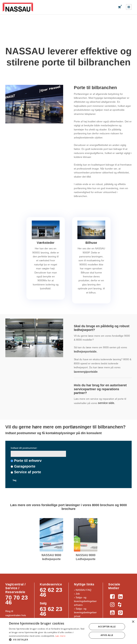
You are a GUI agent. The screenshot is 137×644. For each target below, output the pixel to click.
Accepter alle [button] (107, 626)
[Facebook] (112, 596)
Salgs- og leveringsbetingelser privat (85, 612)
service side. (106, 403)
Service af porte (27, 472)
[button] (47, 639)
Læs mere (60, 635)
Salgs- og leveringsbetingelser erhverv (85, 601)
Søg (14, 480)
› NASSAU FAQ (82, 589)
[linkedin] (120, 596)
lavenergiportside (86, 371)
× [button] (133, 621)
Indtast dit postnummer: (24, 447)
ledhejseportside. (86, 351)
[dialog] (68, 631)
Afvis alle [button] (107, 635)
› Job (77, 593)
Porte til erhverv (28, 461)
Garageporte (24, 466)
